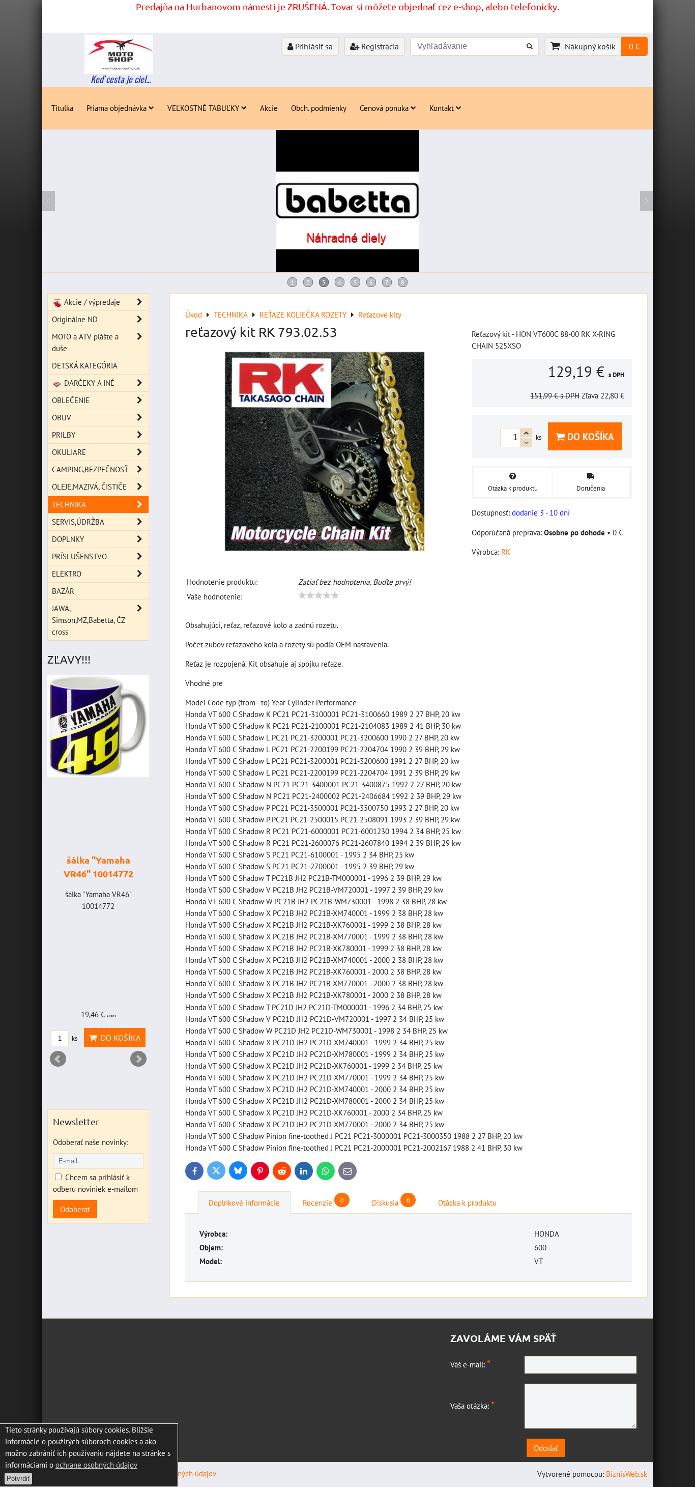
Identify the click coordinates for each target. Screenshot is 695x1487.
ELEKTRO (66, 573)
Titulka (62, 108)
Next (138, 1059)
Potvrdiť (18, 1478)
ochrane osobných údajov (96, 1465)
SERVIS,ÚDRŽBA (78, 522)
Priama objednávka (116, 108)
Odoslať (546, 1448)
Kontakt (441, 108)
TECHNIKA (69, 504)
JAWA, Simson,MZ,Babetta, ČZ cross (88, 620)
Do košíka (589, 436)
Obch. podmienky (318, 108)
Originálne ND (75, 319)
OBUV (61, 417)
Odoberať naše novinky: (90, 1142)
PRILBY (63, 435)
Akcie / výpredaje (91, 302)
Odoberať (75, 1209)
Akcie (269, 108)
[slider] (318, 595)
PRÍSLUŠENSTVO (79, 556)
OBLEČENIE (71, 400)
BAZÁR (63, 591)
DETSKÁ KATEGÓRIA (85, 365)
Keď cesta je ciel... (121, 78)
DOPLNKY (68, 539)
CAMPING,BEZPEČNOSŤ (90, 469)
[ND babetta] (347, 269)
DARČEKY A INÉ (88, 383)
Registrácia (379, 46)
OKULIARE (69, 452)
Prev (58, 1059)
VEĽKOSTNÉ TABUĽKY (203, 108)
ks (73, 1038)
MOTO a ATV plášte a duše (85, 342)
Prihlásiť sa (313, 46)
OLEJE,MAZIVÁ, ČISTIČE (89, 486)
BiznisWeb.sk (626, 1474)
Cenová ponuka (384, 108)
